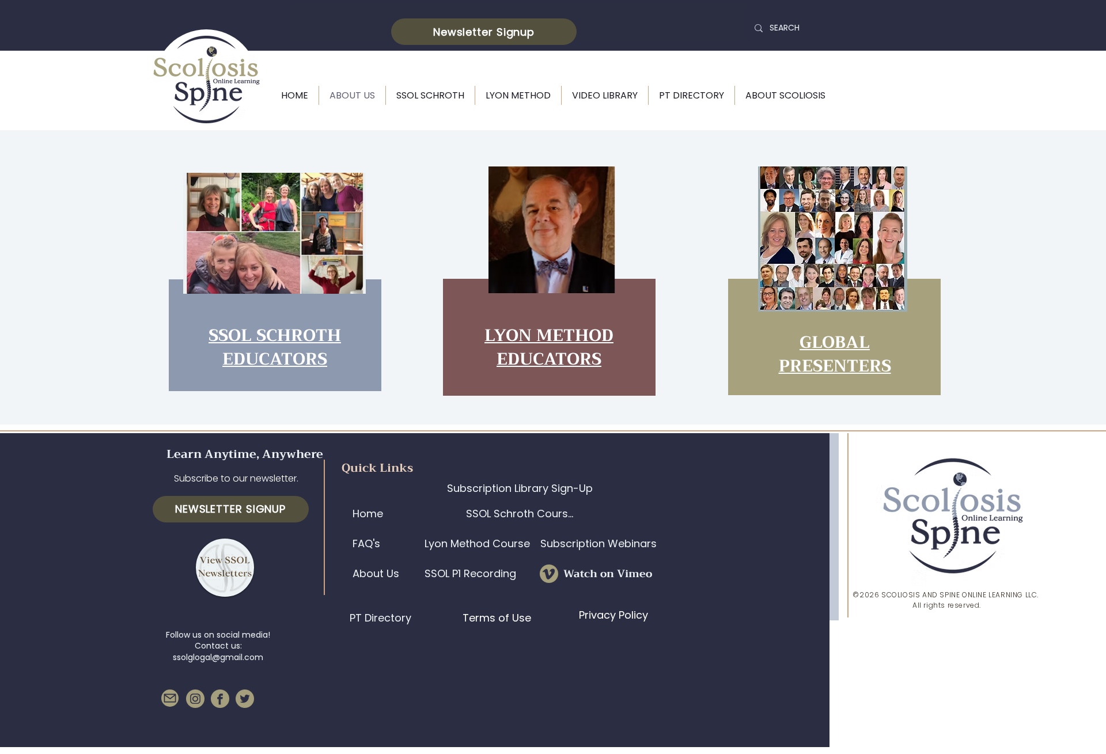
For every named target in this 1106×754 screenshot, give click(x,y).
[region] (273, 284)
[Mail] (170, 698)
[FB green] (220, 698)
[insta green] (195, 698)
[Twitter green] (245, 698)
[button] (484, 31)
